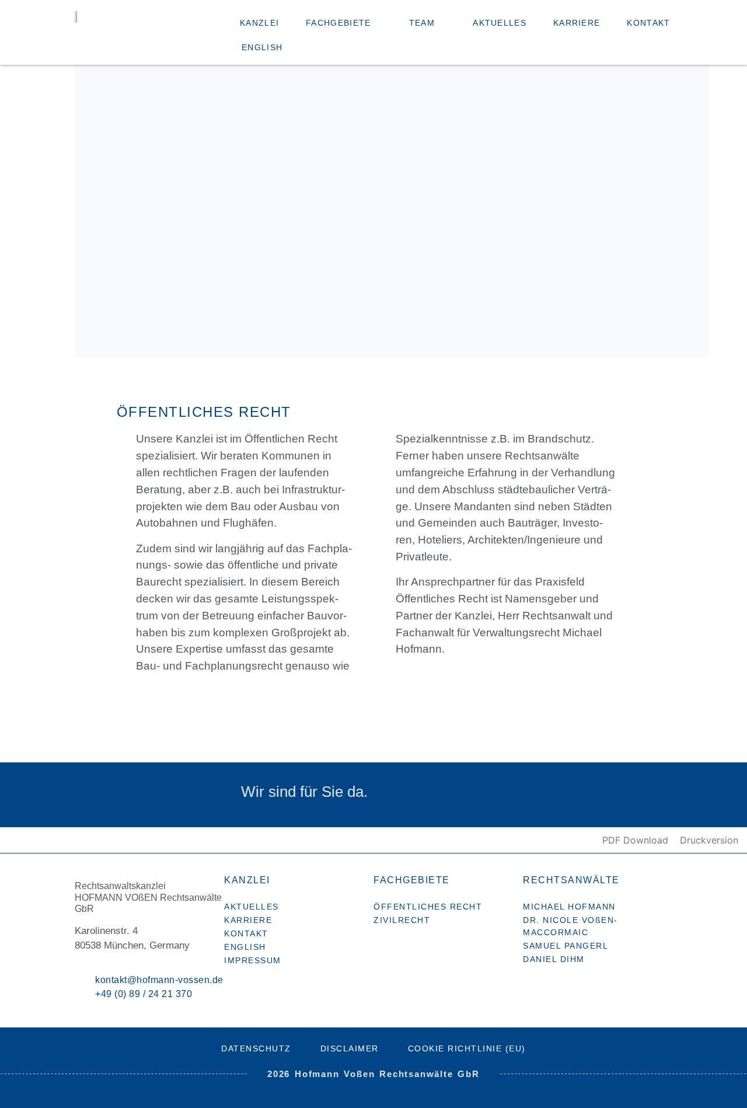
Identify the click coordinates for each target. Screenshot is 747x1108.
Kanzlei (259, 22)
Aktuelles (499, 22)
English (262, 47)
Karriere (576, 22)
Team (422, 22)
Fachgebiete (338, 22)
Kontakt (648, 22)
